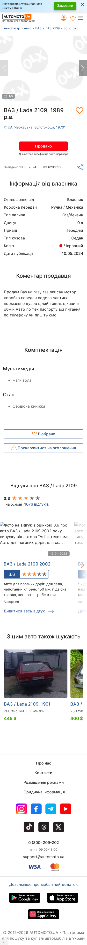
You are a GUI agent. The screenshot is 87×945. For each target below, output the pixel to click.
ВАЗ (38, 28)
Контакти (43, 772)
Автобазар (12, 28)
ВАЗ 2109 (52, 28)
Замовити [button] (65, 5)
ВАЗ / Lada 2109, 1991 (27, 704)
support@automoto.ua (43, 856)
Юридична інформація (43, 792)
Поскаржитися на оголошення (46, 447)
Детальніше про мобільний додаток (43, 884)
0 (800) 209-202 (43, 842)
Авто (27, 28)
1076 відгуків (36, 504)
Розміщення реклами (43, 782)
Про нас (43, 763)
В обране (46, 433)
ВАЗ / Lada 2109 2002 (27, 563)
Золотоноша (73, 28)
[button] (82, 18)
